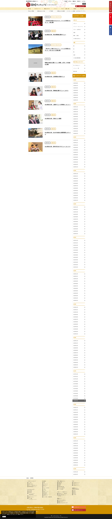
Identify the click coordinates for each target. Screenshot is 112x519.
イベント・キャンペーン (56, 44)
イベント (44, 486)
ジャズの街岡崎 (60, 489)
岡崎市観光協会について (32, 486)
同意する (4, 516)
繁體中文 (74, 1)
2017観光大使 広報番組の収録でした (55, 76)
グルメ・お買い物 (46, 487)
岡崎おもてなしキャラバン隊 (62, 502)
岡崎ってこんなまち (110, 20)
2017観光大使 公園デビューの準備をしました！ (58, 104)
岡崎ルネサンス (60, 501)
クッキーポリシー (12, 514)
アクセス (44, 490)
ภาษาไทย (83, 1)
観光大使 (53, 72)
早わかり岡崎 (31, 11)
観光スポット (45, 485)
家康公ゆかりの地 (41, 11)
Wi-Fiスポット (45, 495)
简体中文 (78, 1)
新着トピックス (45, 491)
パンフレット (76, 507)
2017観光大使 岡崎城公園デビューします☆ (56, 90)
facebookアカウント (76, 482)
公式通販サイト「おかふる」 (110, 30)
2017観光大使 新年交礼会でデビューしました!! (57, 146)
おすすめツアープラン (81, 11)
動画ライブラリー (31, 497)
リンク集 (30, 482)
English (69, 1)
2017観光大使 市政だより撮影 (53, 118)
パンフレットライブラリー (33, 495)
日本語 (66, 1)
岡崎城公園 (60, 482)
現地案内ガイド (45, 494)
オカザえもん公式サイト (62, 500)
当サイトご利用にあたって (33, 485)
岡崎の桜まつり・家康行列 (62, 493)
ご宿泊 (44, 489)
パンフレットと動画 (71, 11)
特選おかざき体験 (61, 11)
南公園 (59, 485)
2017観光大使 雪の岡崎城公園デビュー (55, 34)
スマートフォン (56, 515)
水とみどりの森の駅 (61, 487)
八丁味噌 (51, 11)
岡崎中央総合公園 (61, 486)
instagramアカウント (76, 485)
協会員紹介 (30, 492)
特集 (44, 482)
